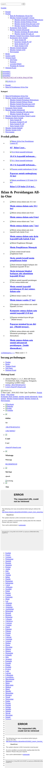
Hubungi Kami (10, 68)
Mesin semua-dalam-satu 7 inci (24, 225)
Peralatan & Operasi (17, 66)
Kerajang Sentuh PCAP (22, 42)
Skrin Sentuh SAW (21, 46)
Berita (7, 54)
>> (14, 353)
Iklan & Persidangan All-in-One (21, 16)
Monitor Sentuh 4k (31, 399)
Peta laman (10, 395)
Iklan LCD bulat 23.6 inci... (23, 186)
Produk (8, 14)
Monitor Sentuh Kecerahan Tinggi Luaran (25, 36)
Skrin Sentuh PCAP (21, 44)
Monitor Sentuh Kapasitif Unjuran (22, 18)
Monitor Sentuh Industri (18, 48)
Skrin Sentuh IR (20, 40)
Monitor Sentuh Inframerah (19, 30)
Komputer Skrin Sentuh (18, 28)
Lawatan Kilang (15, 64)
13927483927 (10, 431)
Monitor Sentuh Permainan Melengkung (28, 20)
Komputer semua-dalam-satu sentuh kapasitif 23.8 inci (23, 311)
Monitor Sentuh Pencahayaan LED (26, 24)
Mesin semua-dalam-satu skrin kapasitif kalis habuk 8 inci (24, 237)
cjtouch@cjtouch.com (13, 447)
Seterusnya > (8, 353)
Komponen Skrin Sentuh (19, 38)
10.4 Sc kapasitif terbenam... (23, 156)
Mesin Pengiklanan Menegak (23, 247)
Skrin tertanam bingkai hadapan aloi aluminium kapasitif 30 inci (21, 273)
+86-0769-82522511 (12, 427)
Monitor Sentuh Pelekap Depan (25, 22)
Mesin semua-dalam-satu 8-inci (24, 217)
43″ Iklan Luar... (18, 147)
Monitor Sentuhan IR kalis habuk (26, 32)
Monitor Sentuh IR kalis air (24, 34)
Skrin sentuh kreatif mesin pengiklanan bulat (22, 259)
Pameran (13, 62)
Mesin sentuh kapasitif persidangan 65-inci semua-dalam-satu (22, 289)
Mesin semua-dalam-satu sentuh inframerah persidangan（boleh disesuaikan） (21, 344)
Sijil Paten (13, 60)
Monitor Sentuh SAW (17, 50)
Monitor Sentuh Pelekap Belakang (26, 26)
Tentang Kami (10, 58)
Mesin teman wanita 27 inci (22, 300)
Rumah (8, 12)
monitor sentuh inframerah (28, 397)
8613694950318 (11, 464)
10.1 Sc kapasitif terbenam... (23, 165)
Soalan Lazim (10, 56)
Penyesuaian (14, 52)
